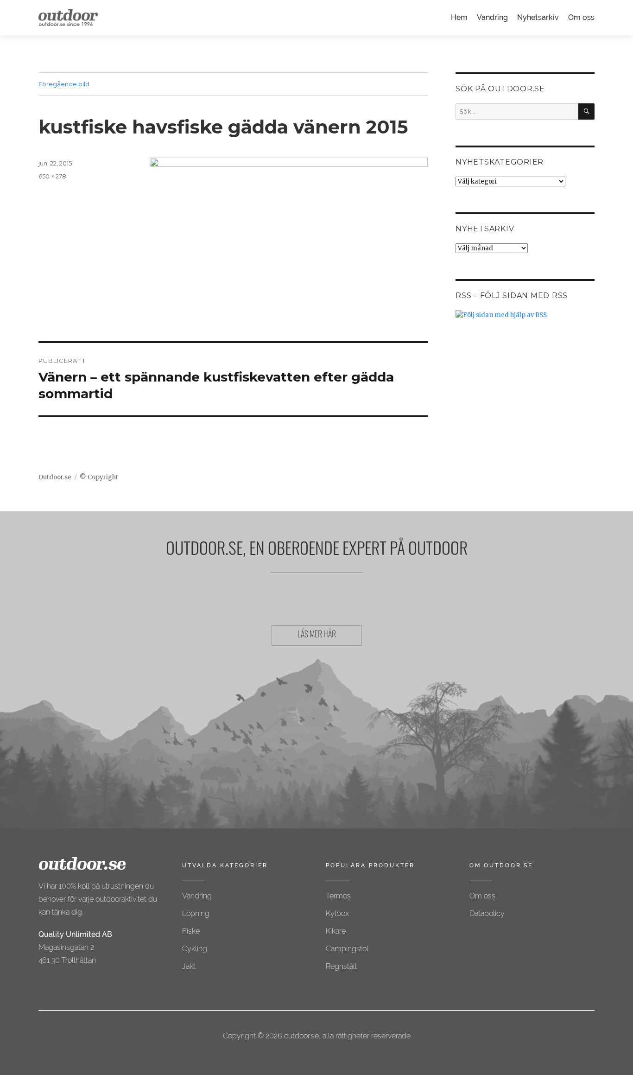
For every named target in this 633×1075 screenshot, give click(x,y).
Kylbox (337, 913)
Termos (338, 895)
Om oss (581, 17)
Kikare (336, 931)
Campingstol (347, 948)
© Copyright (99, 477)
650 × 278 (52, 176)
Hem (459, 17)
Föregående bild (63, 84)
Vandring (492, 17)
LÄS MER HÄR (317, 635)
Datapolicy (487, 913)
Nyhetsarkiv (538, 17)
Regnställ (341, 966)
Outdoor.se (54, 477)
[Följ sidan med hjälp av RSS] (525, 315)
